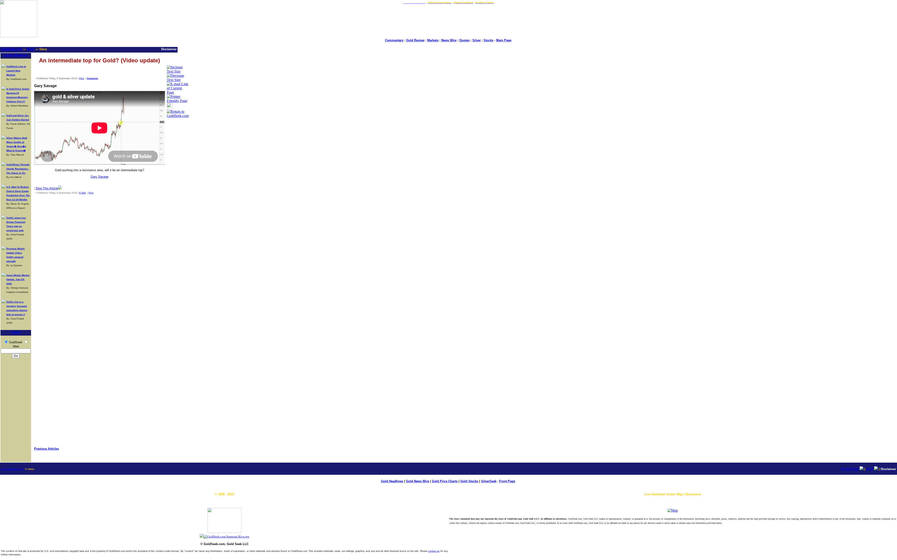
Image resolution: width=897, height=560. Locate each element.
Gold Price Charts (445, 481)
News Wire (448, 40)
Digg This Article (47, 188)
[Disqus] (99, 259)
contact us (433, 551)
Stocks (488, 40)
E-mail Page (850, 469)
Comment (92, 78)
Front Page (507, 481)
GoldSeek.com (11, 49)
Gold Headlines (392, 481)
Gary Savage (99, 176)
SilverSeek (488, 481)
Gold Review (415, 40)
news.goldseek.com (12, 469)
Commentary (394, 40)
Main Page (503, 40)
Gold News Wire (417, 481)
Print (81, 78)
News (31, 49)
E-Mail (82, 192)
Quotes (464, 40)
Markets (432, 40)
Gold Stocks (469, 481)
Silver (476, 40)
